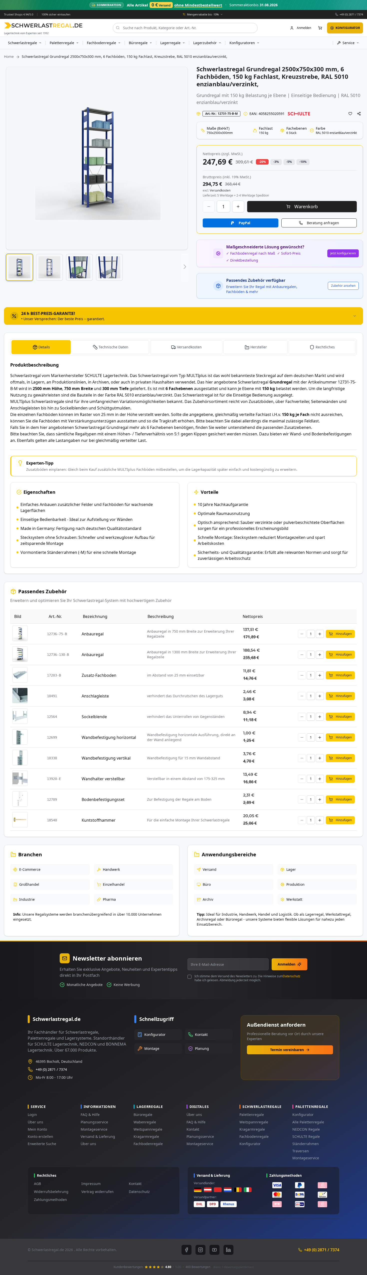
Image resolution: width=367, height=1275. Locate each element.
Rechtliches (325, 347)
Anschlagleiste (95, 696)
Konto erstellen (40, 1136)
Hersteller (258, 347)
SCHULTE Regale (306, 1136)
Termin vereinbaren (287, 1049)
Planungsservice (94, 1122)
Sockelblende (94, 716)
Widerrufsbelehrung (51, 1191)
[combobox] (185, 28)
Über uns (35, 1122)
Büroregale (143, 1114)
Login (32, 1114)
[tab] (183, 315)
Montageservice (94, 1129)
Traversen (300, 1151)
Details (44, 347)
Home (9, 56)
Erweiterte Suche (42, 1143)
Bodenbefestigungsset (103, 799)
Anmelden (286, 964)
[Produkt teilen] (359, 114)
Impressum (91, 1183)
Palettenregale (251, 1114)
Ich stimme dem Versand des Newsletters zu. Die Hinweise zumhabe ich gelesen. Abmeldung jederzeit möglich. (247, 978)
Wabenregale (145, 1122)
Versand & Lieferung (98, 1136)
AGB (37, 1183)
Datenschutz (291, 976)
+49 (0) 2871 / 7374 (351, 14)
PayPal (244, 222)
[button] (19, 267)
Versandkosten (189, 347)
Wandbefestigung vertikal (106, 758)
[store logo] (43, 25)
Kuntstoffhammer (99, 820)
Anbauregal (93, 634)
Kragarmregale (146, 1136)
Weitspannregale (148, 1129)
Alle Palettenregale (308, 1122)
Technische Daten (113, 347)
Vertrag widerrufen (97, 1191)
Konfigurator (250, 1143)
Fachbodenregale (148, 1143)
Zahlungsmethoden (50, 1199)
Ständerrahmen (305, 1143)
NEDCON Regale (306, 1129)
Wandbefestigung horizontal (109, 737)
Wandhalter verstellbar (103, 779)
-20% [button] (262, 162)
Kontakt (192, 1129)
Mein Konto (37, 1129)
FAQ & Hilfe (90, 1114)
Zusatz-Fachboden (99, 675)
